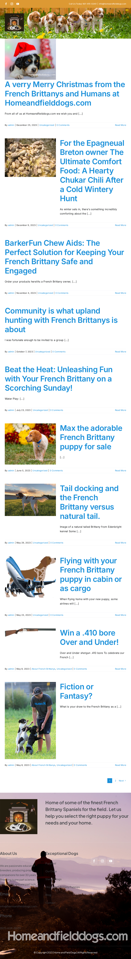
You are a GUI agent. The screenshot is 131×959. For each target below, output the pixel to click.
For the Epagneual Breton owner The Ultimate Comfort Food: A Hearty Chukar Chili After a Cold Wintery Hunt (92, 170)
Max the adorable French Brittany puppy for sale (91, 437)
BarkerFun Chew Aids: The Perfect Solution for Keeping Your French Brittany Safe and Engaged (64, 256)
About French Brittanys (43, 669)
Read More (120, 125)
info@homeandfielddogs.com (112, 4)
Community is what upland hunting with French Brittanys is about (61, 320)
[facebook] (94, 861)
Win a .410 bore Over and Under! (89, 637)
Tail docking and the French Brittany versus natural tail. (89, 502)
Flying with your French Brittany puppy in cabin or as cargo (91, 574)
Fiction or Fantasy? (76, 691)
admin (11, 125)
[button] (121, 15)
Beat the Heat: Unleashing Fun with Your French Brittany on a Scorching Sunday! (58, 379)
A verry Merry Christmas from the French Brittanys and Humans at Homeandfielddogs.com (65, 94)
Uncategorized (46, 125)
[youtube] (110, 861)
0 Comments (63, 125)
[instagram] (102, 861)
